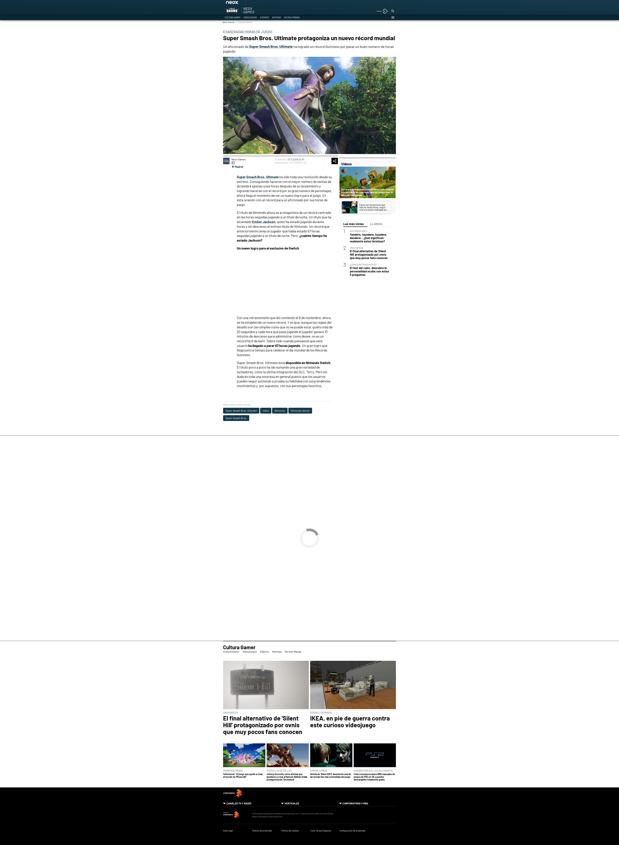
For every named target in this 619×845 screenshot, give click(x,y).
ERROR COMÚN (318, 770)
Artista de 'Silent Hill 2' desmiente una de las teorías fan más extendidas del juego (330, 775)
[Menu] (392, 17)
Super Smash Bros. (236, 418)
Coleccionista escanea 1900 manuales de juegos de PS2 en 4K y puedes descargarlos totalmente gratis (374, 777)
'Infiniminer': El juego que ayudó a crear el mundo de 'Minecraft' (243, 775)
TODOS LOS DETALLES (279, 770)
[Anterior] (256, 3)
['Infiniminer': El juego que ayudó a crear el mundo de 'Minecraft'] (244, 755)
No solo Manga (292, 17)
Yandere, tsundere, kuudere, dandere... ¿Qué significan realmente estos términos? (368, 238)
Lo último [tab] (376, 224)
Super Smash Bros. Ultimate (241, 410)
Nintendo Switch (300, 410)
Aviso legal (228, 831)
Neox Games (228, 22)
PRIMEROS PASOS (233, 770)
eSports (264, 17)
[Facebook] (233, 162)
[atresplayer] (381, 11)
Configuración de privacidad (352, 831)
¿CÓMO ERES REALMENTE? (363, 264)
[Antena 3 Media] (236, 815)
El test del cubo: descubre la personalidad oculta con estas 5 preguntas (369, 271)
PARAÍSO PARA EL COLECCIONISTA (373, 770)
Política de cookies (290, 831)
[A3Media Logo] (232, 796)
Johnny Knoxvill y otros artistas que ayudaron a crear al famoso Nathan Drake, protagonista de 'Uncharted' (287, 777)
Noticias (276, 17)
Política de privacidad (262, 831)
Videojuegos (250, 17)
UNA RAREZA (356, 247)
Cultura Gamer (232, 17)
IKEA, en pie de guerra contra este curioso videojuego (350, 721)
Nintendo (280, 410)
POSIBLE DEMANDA (321, 712)
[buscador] (392, 11)
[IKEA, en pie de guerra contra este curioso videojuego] (353, 685)
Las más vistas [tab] (353, 224)
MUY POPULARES (358, 231)
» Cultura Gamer (244, 22)
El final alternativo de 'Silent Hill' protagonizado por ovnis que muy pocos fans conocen (369, 255)
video (266, 410)
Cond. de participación (320, 831)
